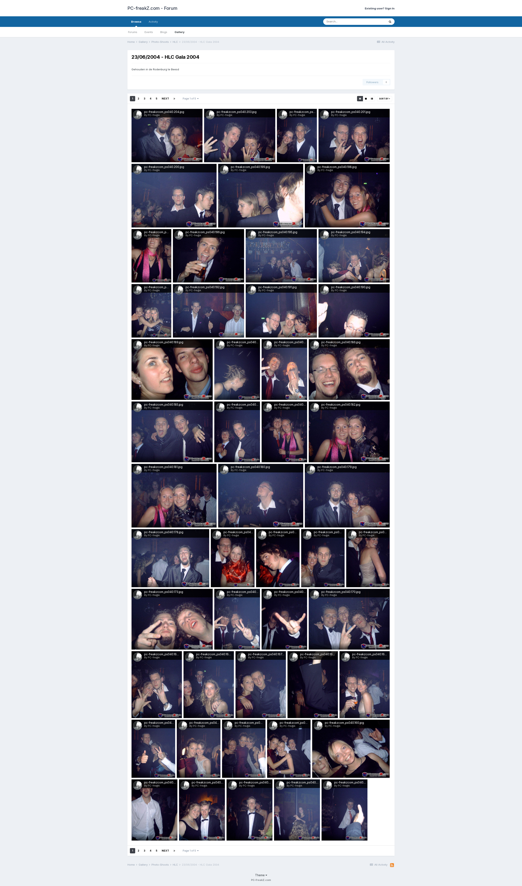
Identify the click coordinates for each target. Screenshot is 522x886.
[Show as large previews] (366, 98)
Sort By (384, 98)
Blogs (163, 32)
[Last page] (174, 98)
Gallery (180, 32)
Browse (136, 21)
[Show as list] (372, 98)
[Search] (390, 21)
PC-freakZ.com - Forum (152, 8)
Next (165, 98)
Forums (132, 32)
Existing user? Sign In (380, 8)
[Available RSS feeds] (392, 865)
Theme (260, 875)
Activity (153, 21)
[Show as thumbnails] (360, 98)
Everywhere (373, 21)
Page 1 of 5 (190, 98)
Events (149, 32)
